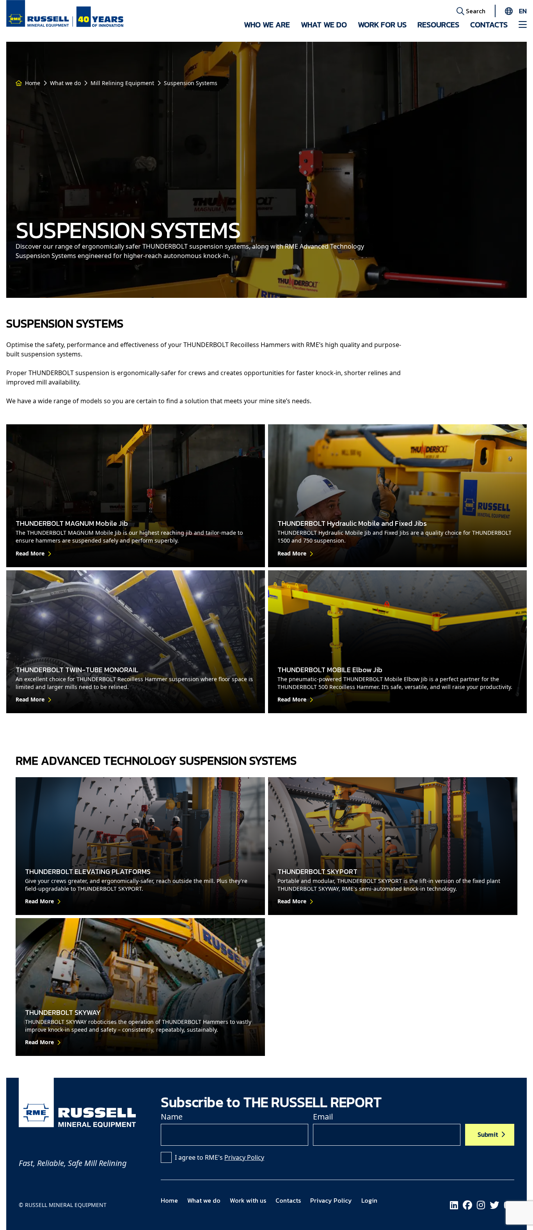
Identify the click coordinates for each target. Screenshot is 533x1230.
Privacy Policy (244, 1157)
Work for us (382, 24)
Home (32, 83)
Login (369, 1200)
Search (474, 11)
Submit (488, 1134)
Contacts (489, 24)
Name (172, 1116)
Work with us (248, 1200)
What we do (324, 24)
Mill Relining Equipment (122, 83)
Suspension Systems (190, 83)
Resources (438, 24)
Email (323, 1116)
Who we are (267, 24)
